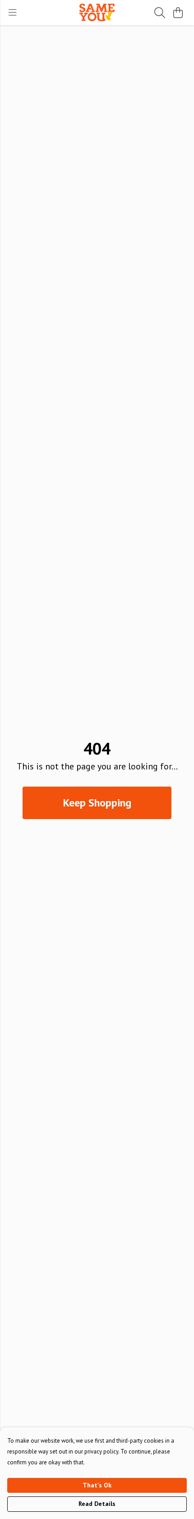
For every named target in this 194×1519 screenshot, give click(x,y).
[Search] (160, 13)
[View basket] (178, 13)
